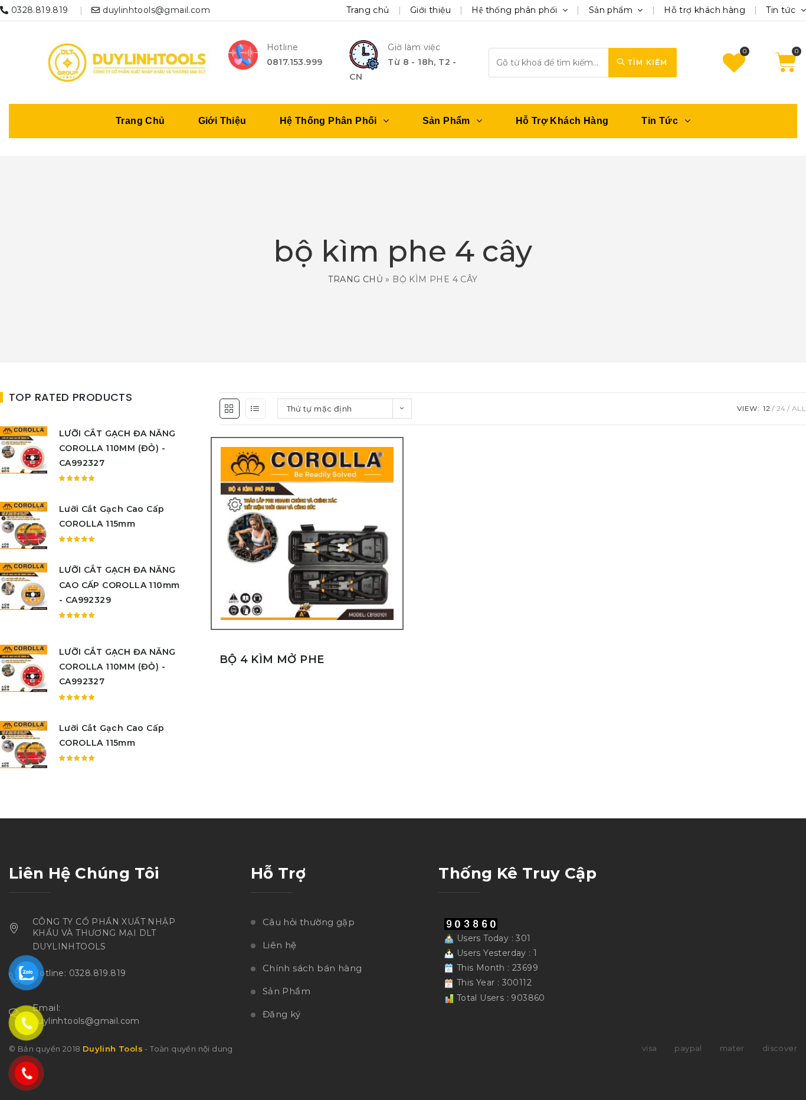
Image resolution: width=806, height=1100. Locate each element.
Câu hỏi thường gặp (309, 922)
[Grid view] (229, 409)
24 (781, 408)
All (799, 408)
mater (732, 1048)
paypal (688, 1048)
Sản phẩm (612, 10)
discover (779, 1048)
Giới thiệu (430, 10)
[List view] (255, 409)
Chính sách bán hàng (312, 968)
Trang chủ (367, 10)
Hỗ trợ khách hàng (704, 10)
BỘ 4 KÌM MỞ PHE (272, 659)
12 (766, 408)
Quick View (396, 555)
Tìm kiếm (646, 62)
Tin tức (782, 10)
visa (649, 1048)
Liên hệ (280, 945)
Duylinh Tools (113, 1048)
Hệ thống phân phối (515, 10)
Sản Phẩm (286, 991)
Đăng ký (282, 1014)
